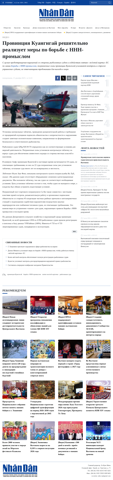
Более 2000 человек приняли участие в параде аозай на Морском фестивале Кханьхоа (14, 446)
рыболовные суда (65, 274)
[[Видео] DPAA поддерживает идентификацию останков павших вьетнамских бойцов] (70, 305)
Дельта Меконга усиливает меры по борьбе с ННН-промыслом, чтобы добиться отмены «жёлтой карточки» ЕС (41, 252)
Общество (7, 28)
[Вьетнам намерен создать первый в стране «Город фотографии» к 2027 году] (70, 349)
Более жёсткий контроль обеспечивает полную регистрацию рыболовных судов (38, 257)
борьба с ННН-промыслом (32, 274)
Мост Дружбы (63, 28)
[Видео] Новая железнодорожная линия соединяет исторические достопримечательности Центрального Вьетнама (13, 323)
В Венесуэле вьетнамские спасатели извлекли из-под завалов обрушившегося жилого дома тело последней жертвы (94, 225)
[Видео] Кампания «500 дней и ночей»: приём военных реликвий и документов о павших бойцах (68, 448)
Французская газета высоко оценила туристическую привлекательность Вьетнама (95, 159)
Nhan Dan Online (56, 15)
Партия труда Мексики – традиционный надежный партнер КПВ (90, 82)
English (48, 2)
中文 (54, 2)
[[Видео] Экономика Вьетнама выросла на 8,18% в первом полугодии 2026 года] (42, 430)
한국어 (73, 2)
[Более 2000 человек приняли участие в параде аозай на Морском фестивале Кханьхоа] (14, 430)
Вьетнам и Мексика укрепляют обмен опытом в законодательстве (92, 123)
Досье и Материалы (102, 28)
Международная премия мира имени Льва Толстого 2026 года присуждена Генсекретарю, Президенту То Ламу (70, 407)
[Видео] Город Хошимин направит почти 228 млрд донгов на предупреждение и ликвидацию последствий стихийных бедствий (14, 368)
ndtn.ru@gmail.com (104, 476)
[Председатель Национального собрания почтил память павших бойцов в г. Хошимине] (14, 389)
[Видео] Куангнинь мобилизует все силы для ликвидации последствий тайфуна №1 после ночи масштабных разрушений (95, 208)
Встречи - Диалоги (85, 28)
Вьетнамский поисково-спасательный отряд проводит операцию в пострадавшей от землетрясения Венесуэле (95, 242)
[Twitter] (63, 78)
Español (66, 2)
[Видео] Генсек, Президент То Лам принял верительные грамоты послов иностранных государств (95, 192)
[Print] (74, 78)
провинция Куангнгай (14, 274)
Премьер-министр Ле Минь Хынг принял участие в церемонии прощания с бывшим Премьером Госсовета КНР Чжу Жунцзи (92, 109)
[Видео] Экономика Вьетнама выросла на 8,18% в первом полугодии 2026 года (42, 446)
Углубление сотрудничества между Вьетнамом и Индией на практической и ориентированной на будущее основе (92, 136)
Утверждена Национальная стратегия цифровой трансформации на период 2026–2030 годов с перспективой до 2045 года (42, 409)
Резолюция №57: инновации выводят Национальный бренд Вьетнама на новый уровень (95, 448)
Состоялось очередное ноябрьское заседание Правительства (30, 265)
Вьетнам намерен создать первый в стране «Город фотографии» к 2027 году (69, 364)
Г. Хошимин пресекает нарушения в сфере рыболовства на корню (32, 247)
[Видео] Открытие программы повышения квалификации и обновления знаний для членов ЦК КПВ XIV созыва (41, 324)
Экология (17, 28)
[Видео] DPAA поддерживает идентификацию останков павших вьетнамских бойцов (69, 323)
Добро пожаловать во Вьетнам (44, 28)
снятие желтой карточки (50, 274)
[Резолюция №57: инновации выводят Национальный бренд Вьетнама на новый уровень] (98, 430)
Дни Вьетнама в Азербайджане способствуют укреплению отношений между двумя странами (92, 95)
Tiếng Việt (41, 2)
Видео (5, 37)
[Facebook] (57, 78)
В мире (73, 28)
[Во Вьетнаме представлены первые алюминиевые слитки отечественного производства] (98, 349)
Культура (26, 28)
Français (59, 2)
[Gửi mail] (69, 78)
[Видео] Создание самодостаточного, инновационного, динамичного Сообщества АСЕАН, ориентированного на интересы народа (97, 326)
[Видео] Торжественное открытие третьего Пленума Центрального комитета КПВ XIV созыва (98, 406)
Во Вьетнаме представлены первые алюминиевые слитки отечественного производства (96, 367)
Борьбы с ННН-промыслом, (24, 66)
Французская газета (87, 166)
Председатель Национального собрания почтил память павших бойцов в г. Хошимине (13, 406)
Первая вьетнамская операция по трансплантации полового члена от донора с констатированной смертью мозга (42, 368)
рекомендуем (14, 290)
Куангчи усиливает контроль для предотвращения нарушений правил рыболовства (39, 261)
